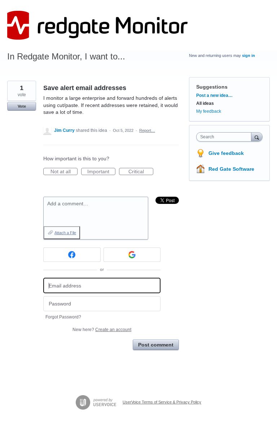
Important (101, 172)
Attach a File (65, 233)
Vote (22, 106)
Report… (147, 130)
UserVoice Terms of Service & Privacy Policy (162, 402)
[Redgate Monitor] (97, 25)
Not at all (64, 172)
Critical (140, 172)
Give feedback (226, 153)
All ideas (205, 103)
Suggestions (212, 87)
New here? (101, 329)
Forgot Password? (63, 317)
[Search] (257, 136)
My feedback (208, 111)
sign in (248, 55)
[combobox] (225, 136)
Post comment (155, 345)
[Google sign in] (132, 254)
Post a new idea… (214, 95)
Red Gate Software (231, 169)
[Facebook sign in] (72, 254)
